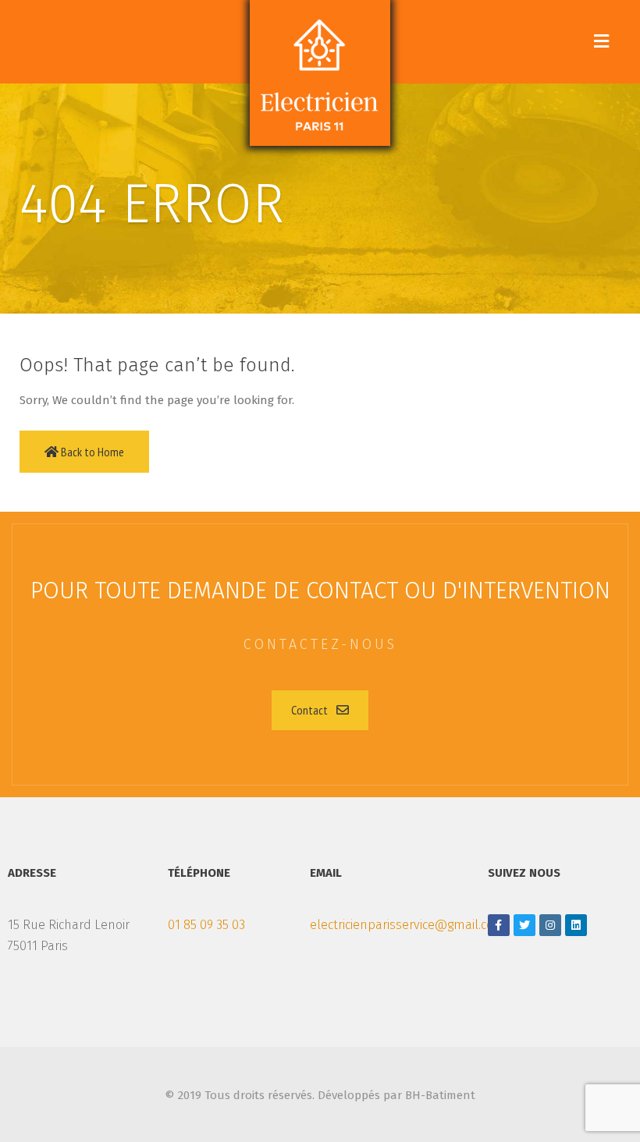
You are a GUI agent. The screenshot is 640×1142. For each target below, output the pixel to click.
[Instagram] (550, 925)
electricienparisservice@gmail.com (407, 924)
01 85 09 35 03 (206, 924)
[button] (320, 710)
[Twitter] (524, 925)
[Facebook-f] (499, 925)
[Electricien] (320, 73)
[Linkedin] (576, 925)
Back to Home (91, 451)
